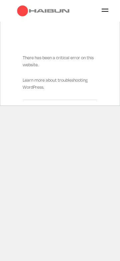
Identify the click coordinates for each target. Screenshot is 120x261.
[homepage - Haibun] (45, 11)
